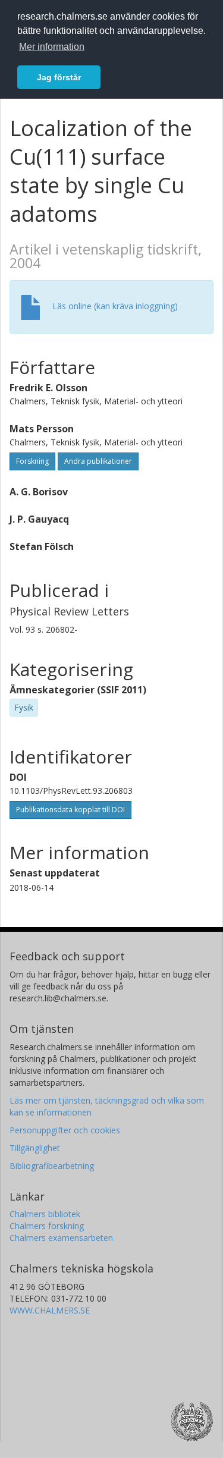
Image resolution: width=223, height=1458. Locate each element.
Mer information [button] (51, 47)
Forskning (32, 461)
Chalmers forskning (47, 1225)
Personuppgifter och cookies (65, 1130)
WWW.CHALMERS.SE (50, 1310)
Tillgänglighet (35, 1148)
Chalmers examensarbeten (61, 1237)
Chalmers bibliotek (45, 1214)
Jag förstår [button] (59, 77)
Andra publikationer (98, 461)
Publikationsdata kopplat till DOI (70, 810)
